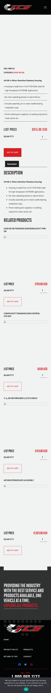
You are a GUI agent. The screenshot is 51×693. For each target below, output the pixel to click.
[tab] (12, 164)
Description (12, 163)
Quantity (9, 136)
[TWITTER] (25, 664)
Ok (26, 689)
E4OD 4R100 (18, 72)
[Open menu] (45, 7)
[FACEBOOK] (19, 664)
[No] (48, 685)
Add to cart (12, 152)
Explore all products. (21, 605)
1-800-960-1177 (26, 677)
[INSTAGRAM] (31, 664)
